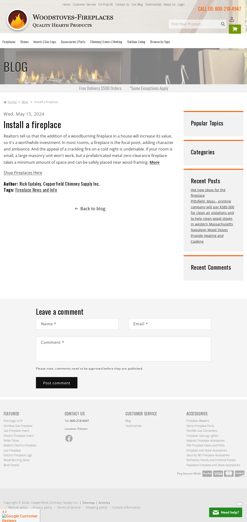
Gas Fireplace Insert (16, 431)
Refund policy (18, 507)
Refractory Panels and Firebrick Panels (211, 460)
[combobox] (197, 24)
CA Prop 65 (105, 4)
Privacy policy (42, 507)
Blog (25, 102)
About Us (169, 4)
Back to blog (92, 208)
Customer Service (84, 4)
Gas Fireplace (12, 450)
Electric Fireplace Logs (18, 455)
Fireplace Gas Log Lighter (202, 436)
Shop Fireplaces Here (23, 172)
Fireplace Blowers (197, 421)
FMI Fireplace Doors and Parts (205, 445)
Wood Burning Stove (17, 460)
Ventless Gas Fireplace (18, 426)
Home (66, 4)
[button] (9, 41)
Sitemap (88, 503)
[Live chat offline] (225, 512)
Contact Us (122, 4)
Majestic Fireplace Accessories (205, 440)
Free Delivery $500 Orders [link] (100, 88)
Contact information (126, 507)
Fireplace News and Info (36, 190)
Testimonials (153, 4)
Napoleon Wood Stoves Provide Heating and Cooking (209, 236)
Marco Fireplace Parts (200, 426)
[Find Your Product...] (223, 24)
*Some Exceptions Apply (149, 88)
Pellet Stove (11, 440)
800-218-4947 (228, 8)
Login (181, 4)
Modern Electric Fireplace (20, 445)
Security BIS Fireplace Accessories (208, 455)
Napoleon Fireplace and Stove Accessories (213, 465)
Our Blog (137, 4)
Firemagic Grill (13, 421)
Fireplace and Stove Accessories (206, 450)
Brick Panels (11, 465)
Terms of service (69, 507)
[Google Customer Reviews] (20, 515)
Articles (104, 503)
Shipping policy (97, 507)
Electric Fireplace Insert (19, 436)
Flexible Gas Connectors (201, 431)
